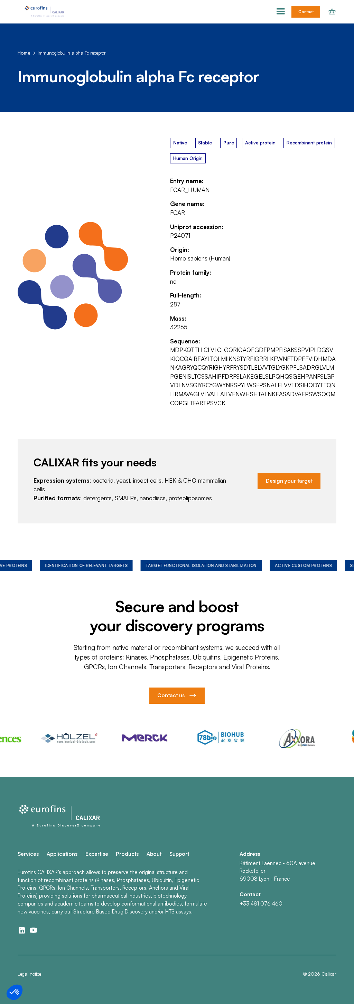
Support (179, 854)
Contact (306, 11)
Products (127, 854)
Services (28, 854)
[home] (45, 11)
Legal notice (29, 974)
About (154, 854)
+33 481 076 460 (261, 903)
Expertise (96, 854)
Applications (62, 854)
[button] (280, 11)
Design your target (289, 480)
